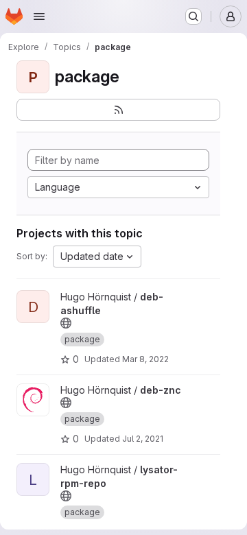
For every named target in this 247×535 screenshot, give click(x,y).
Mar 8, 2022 (145, 359)
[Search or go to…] (193, 16)
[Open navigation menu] (39, 16)
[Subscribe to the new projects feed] (118, 110)
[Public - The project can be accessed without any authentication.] (65, 323)
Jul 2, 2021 (142, 438)
